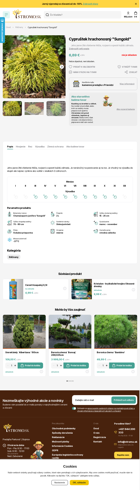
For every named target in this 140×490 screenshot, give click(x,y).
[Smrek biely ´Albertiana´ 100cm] (24, 332)
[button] (12, 108)
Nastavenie (59, 482)
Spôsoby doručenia (62, 432)
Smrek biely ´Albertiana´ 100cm (21, 352)
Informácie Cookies (62, 446)
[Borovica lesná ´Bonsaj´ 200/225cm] (70, 332)
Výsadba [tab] (40, 146)
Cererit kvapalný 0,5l (36, 285)
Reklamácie (58, 437)
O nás (96, 432)
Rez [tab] (30, 146)
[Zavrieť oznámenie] (136, 3)
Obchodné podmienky (63, 428)
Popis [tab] (10, 146)
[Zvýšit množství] (16, 365)
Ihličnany (13, 257)
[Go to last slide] (7, 108)
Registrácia (99, 437)
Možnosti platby (60, 441)
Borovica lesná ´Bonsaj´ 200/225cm (63, 353)
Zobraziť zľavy (90, 3)
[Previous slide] (7, 67)
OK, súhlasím (79, 482)
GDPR (55, 450)
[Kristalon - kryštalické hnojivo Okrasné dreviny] (81, 289)
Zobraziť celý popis (79, 48)
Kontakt (97, 441)
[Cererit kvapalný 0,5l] (13, 289)
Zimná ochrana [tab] (55, 146)
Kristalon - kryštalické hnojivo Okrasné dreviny (114, 285)
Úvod (96, 428)
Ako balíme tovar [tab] (75, 146)
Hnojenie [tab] (20, 146)
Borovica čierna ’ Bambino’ (111, 352)
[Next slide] (62, 67)
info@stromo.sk (127, 441)
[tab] (67, 381)
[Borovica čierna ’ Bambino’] (115, 332)
